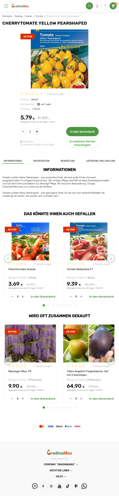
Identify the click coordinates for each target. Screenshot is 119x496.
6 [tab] (66, 305)
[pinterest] (76, 486)
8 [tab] (75, 305)
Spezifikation (41, 161)
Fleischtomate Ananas (22, 269)
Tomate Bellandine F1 (80, 269)
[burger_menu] (6, 6)
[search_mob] (89, 5)
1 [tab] (44, 305)
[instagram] (51, 486)
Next (111, 258)
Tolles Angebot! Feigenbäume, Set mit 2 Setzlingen (87, 373)
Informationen (13, 161)
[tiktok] (67, 486)
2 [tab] (48, 305)
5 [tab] (62, 305)
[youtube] (59, 486)
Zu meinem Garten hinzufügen (82, 143)
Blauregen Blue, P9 (19, 371)
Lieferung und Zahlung (100, 161)
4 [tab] (57, 305)
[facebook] (43, 486)
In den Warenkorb (82, 131)
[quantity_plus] (23, 296)
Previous (8, 258)
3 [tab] (53, 305)
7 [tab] (71, 305)
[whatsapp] (84, 486)
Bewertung (68, 161)
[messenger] (35, 486)
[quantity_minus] (12, 296)
